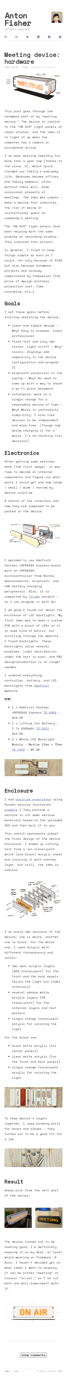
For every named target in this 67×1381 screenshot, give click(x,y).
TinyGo (34, 596)
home (7, 1371)
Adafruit (41, 685)
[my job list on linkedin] (39, 37)
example (10, 809)
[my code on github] (6, 37)
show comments (33, 1355)
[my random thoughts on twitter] (28, 37)
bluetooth (49, 67)
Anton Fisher (17, 19)
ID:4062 (50, 712)
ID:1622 (18, 749)
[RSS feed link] (50, 37)
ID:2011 (42, 728)
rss (16, 1371)
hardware (36, 67)
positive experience (33, 799)
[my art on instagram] (17, 37)
